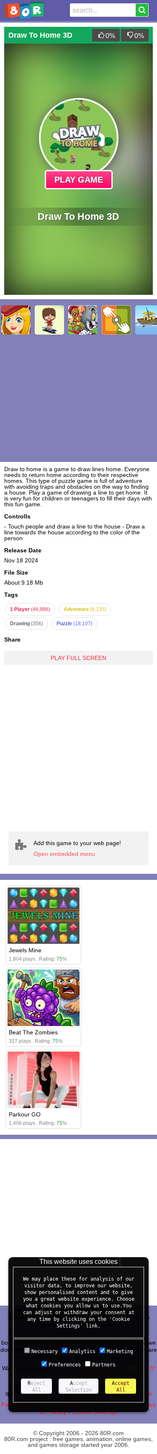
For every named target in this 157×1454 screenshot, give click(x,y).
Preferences (65, 1365)
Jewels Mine (25, 950)
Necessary (44, 1351)
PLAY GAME (78, 179)
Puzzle (75, 623)
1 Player (30, 609)
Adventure (85, 609)
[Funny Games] (16, 320)
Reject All (36, 1386)
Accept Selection (78, 1386)
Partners (104, 1365)
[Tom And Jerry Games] (83, 320)
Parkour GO (25, 1114)
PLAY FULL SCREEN (78, 658)
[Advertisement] (78, 747)
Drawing (26, 623)
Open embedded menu (64, 854)
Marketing (120, 1351)
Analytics (82, 1351)
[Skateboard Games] (49, 320)
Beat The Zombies (33, 1032)
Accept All (120, 1386)
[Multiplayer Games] (116, 320)
